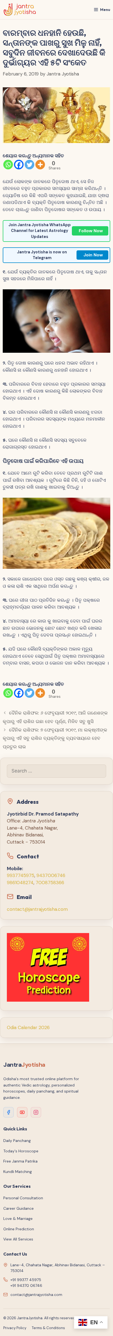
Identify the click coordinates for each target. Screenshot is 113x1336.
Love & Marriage (18, 1218)
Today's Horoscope (20, 1151)
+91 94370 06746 (26, 1285)
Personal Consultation (23, 1197)
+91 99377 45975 (25, 1279)
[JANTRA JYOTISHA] (20, 9)
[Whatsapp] (8, 164)
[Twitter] (29, 164)
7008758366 (50, 883)
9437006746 (50, 875)
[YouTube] (22, 1112)
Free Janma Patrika (20, 1161)
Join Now (93, 255)
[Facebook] (19, 164)
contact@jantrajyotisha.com (37, 909)
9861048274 (20, 883)
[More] (40, 164)
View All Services (18, 1239)
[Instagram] (36, 1112)
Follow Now (91, 231)
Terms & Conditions (48, 1328)
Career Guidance (18, 1208)
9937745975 (20, 875)
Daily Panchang (17, 1140)
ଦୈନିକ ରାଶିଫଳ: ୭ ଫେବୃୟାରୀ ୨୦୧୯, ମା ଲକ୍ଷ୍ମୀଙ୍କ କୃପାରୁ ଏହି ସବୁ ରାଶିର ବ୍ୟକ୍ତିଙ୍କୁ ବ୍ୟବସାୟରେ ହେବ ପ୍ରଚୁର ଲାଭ (55, 738)
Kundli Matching (17, 1171)
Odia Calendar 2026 (28, 1027)
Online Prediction (18, 1228)
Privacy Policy (14, 1328)
